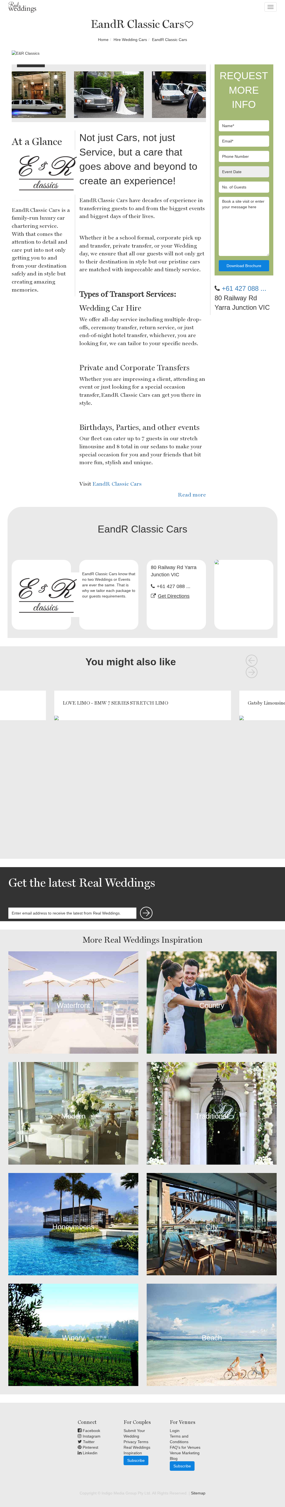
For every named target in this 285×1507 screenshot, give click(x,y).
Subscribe (136, 1460)
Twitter (88, 1442)
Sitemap (198, 1493)
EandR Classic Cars (117, 483)
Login (175, 1430)
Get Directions (174, 596)
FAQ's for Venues (185, 1447)
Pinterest (90, 1447)
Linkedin (89, 1453)
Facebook (91, 1430)
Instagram (91, 1436)
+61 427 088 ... (244, 288)
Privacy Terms (136, 1442)
